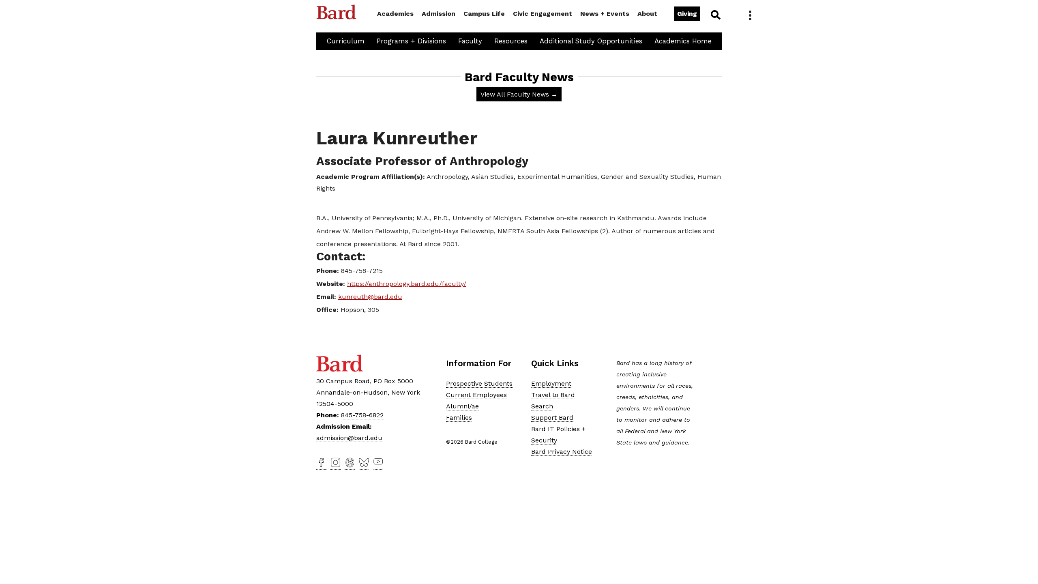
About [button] (647, 13)
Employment (551, 383)
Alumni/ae (462, 406)
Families (459, 417)
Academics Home (683, 41)
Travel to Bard (553, 395)
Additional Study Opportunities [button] (591, 41)
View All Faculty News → (519, 94)
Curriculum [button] (346, 41)
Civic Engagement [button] (542, 13)
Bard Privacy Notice (561, 451)
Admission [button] (438, 13)
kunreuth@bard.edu (370, 297)
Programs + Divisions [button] (411, 41)
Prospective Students (479, 383)
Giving (687, 13)
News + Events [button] (604, 13)
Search (715, 14)
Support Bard (552, 417)
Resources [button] (511, 41)
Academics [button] (395, 13)
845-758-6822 (362, 415)
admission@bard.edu (349, 438)
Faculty (470, 41)
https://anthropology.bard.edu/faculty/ (406, 284)
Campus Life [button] (484, 13)
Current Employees (476, 395)
